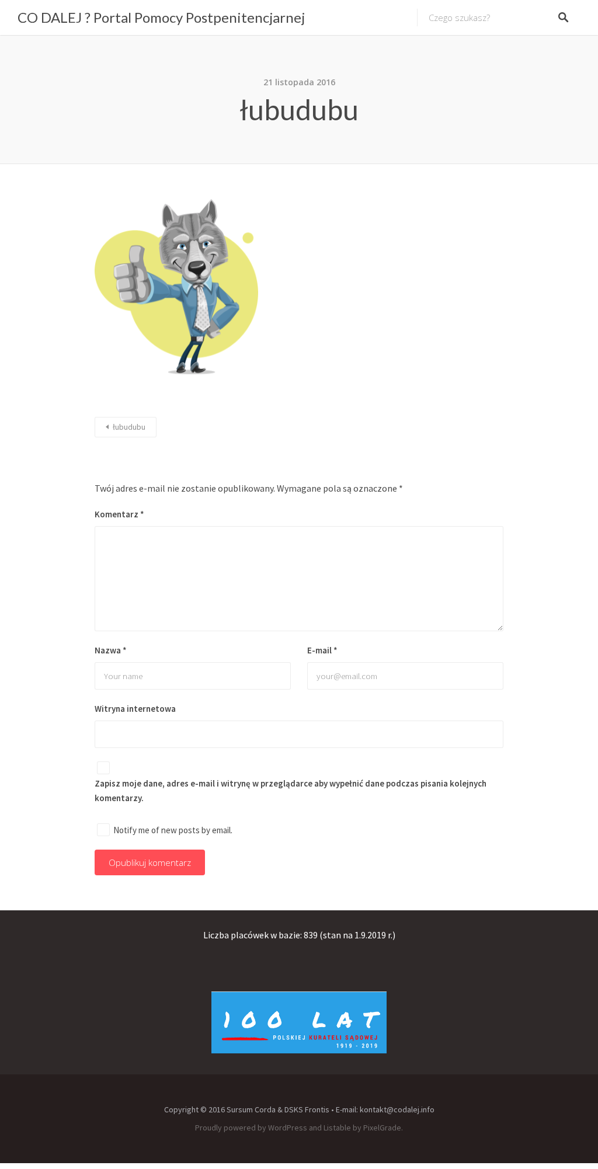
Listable (337, 1127)
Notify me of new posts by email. (172, 830)
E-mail (322, 650)
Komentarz (119, 514)
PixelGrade (382, 1127)
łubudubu (129, 427)
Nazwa (111, 650)
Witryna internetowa (135, 708)
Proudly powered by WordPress (251, 1127)
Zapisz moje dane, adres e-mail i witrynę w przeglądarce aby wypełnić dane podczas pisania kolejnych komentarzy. (290, 790)
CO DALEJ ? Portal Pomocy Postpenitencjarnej (161, 17)
